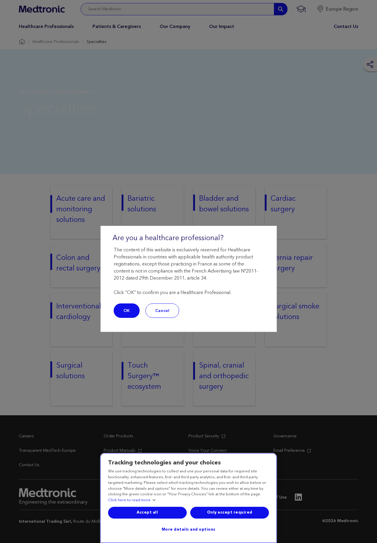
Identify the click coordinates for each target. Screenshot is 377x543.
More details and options (189, 529)
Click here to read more (129, 500)
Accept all (147, 512)
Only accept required (229, 512)
